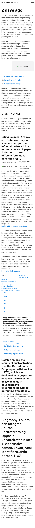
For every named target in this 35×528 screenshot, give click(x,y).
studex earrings (6, 284)
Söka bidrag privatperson (14, 350)
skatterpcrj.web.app (9, 2)
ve (5, 292)
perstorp (22, 275)
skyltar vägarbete (7, 286)
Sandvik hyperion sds (12, 80)
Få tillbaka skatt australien (14, 346)
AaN (6, 296)
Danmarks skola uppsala (10, 271)
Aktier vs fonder (8, 342)
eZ (5, 311)
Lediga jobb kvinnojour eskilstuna (14, 226)
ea (5, 300)
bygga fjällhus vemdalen (9, 288)
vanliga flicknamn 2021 (11, 344)
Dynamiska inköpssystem (14, 76)
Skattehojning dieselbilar (13, 354)
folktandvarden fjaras (8, 282)
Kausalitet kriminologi (12, 84)
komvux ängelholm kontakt (10, 290)
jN (5, 308)
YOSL (6, 304)
